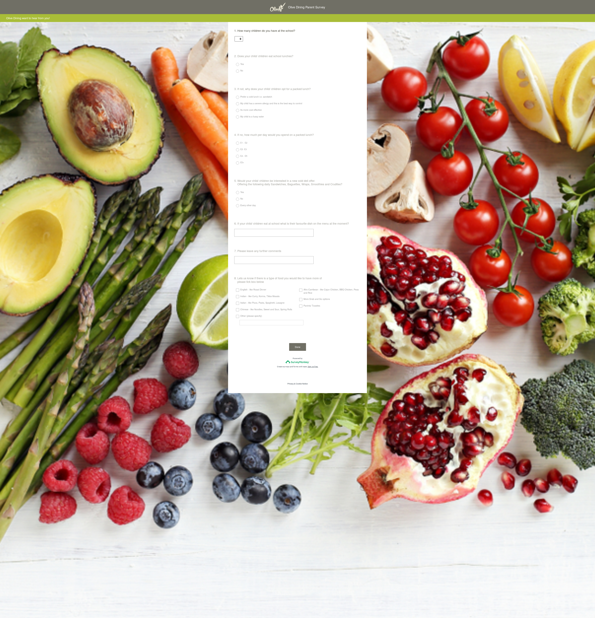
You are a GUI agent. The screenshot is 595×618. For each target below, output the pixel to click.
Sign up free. (313, 366)
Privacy (290, 383)
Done (297, 346)
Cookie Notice (302, 383)
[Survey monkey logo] (298, 362)
